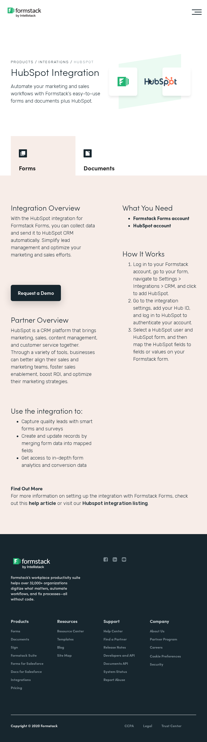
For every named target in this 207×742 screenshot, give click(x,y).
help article (42, 503)
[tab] (43, 156)
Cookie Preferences (165, 656)
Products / (24, 62)
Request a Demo (36, 292)
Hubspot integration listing (115, 503)
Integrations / (56, 62)
